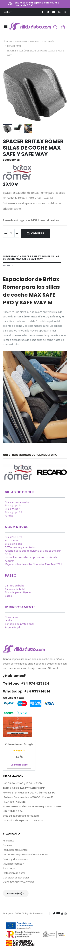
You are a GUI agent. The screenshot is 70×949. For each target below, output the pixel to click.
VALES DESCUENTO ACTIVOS (18, 882)
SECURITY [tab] (9, 265)
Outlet (8, 620)
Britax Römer (14, 46)
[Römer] (18, 472)
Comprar (37, 233)
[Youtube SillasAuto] (53, 12)
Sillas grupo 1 (12, 509)
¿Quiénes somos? (13, 863)
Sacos (8, 595)
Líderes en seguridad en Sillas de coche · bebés (28, 41)
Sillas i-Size (11, 540)
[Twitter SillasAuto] (48, 12)
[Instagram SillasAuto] (59, 12)
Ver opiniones (19, 764)
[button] (55, 27)
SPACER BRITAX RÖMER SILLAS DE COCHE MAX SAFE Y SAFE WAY (35, 53)
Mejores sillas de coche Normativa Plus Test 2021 (33, 564)
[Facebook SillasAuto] (42, 12)
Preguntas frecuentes (15, 849)
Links (7, 11)
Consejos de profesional (19, 624)
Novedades (11, 617)
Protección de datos (14, 873)
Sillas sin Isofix (13, 543)
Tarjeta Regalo (13, 627)
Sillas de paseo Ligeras (18, 592)
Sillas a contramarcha (17, 502)
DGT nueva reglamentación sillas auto (25, 854)
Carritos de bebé (14, 585)
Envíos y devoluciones (16, 859)
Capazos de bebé (15, 589)
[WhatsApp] (65, 12)
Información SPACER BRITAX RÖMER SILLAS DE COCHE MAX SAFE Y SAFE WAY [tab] (31, 258)
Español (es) (14, 893)
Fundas (9, 515)
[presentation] (8, 91)
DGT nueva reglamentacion (20, 547)
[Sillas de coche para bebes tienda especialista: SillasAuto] (30, 26)
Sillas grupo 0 (12, 505)
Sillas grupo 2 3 (13, 512)
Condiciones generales (16, 877)
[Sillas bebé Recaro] (52, 472)
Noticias (7, 845)
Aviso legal (9, 868)
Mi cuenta (8, 840)
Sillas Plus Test (13, 537)
